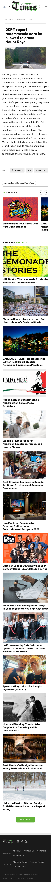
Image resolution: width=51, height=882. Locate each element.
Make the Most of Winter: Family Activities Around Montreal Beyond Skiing (24, 806)
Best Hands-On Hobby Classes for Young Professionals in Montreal (23, 767)
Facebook (18, 170)
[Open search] (40, 6)
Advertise (41, 851)
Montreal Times (20, 862)
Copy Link (42, 170)
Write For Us (18, 855)
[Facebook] (22, 842)
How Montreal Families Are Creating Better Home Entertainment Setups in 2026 (21, 526)
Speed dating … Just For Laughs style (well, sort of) (22, 688)
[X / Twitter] (26, 842)
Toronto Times (37, 862)
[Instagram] (18, 842)
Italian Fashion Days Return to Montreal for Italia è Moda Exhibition (21, 402)
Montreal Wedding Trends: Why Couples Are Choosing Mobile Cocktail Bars (21, 727)
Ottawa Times (19, 866)
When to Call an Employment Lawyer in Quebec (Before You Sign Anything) (25, 607)
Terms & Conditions (25, 878)
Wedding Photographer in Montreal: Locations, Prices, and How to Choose (22, 443)
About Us (17, 851)
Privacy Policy (9, 878)
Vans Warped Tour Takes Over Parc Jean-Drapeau (20, 225)
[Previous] (41, 192)
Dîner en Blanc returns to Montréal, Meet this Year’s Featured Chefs (24, 320)
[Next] (46, 192)
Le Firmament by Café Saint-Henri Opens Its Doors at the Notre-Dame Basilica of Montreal (24, 648)
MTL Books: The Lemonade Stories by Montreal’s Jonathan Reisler (25, 281)
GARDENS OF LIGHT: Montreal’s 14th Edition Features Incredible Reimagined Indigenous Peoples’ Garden (24, 363)
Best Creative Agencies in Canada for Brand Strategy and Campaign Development (23, 485)
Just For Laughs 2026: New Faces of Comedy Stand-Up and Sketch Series (25, 567)
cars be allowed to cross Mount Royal (19, 183)
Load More (25, 819)
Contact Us (29, 851)
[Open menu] (46, 6)
